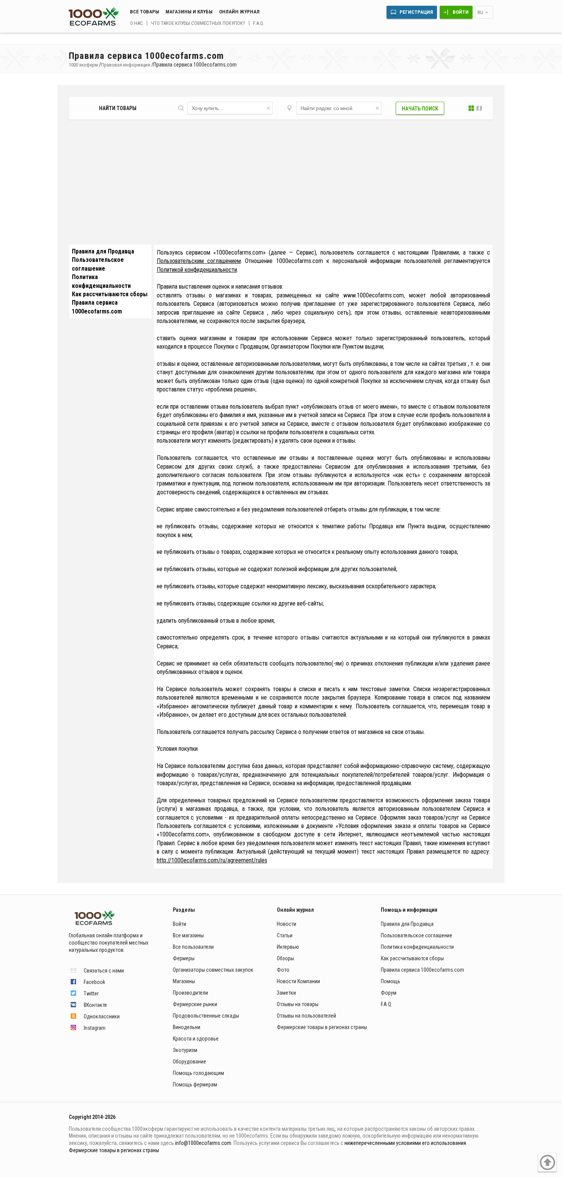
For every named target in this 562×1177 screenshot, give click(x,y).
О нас (136, 23)
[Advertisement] (281, 184)
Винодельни (186, 1027)
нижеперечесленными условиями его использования (405, 1143)
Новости (286, 924)
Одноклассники (102, 1016)
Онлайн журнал (239, 12)
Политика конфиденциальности (417, 947)
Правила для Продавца (103, 251)
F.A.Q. (258, 23)
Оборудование (189, 1061)
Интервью (288, 947)
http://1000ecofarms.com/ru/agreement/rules (212, 860)
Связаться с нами (104, 971)
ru (480, 12)
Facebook (94, 982)
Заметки (286, 993)
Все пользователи (193, 947)
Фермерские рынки (195, 1004)
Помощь (390, 981)
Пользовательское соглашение (416, 935)
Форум (388, 993)
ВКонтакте (95, 1005)
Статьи (284, 935)
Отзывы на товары (297, 1004)
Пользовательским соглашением (199, 261)
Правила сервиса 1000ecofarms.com (422, 970)
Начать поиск (420, 109)
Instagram (95, 1028)
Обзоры (285, 958)
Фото (283, 970)
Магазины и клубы (189, 12)
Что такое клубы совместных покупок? (198, 23)
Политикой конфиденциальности (197, 269)
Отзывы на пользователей (306, 1016)
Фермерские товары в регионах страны (322, 1027)
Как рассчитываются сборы (110, 294)
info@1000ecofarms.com (203, 1143)
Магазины (184, 981)
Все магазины (188, 935)
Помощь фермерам (195, 1084)
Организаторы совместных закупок (213, 970)
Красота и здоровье (196, 1039)
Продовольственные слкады (206, 1016)
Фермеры (184, 958)
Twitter (91, 993)
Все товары (144, 12)
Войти (461, 12)
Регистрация (416, 12)
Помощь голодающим (198, 1073)
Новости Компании (298, 981)
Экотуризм (185, 1050)
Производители (190, 993)
